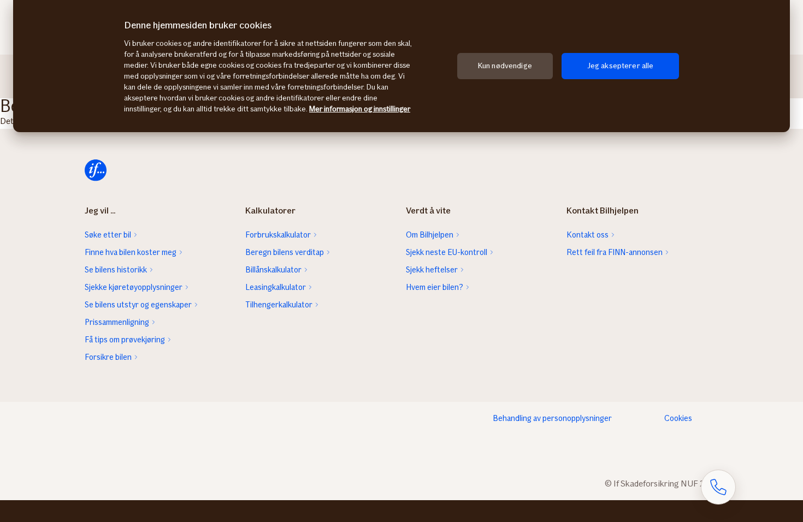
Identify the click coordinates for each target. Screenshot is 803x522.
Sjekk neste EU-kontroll (446, 252)
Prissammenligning (117, 322)
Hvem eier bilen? (434, 287)
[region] (401, 66)
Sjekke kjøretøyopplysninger (133, 287)
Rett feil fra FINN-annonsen (614, 252)
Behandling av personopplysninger (552, 418)
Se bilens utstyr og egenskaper (138, 305)
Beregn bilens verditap (284, 252)
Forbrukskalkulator (278, 235)
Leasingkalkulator (275, 287)
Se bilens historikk (116, 270)
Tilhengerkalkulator (278, 305)
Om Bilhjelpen (429, 235)
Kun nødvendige (505, 65)
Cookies (678, 418)
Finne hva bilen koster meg (130, 252)
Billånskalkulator (273, 270)
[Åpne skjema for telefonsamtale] (718, 487)
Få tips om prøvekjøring (125, 340)
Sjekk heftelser (432, 270)
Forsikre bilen (108, 357)
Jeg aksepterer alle (620, 65)
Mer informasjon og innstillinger (359, 109)
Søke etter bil (108, 235)
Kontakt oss (587, 235)
